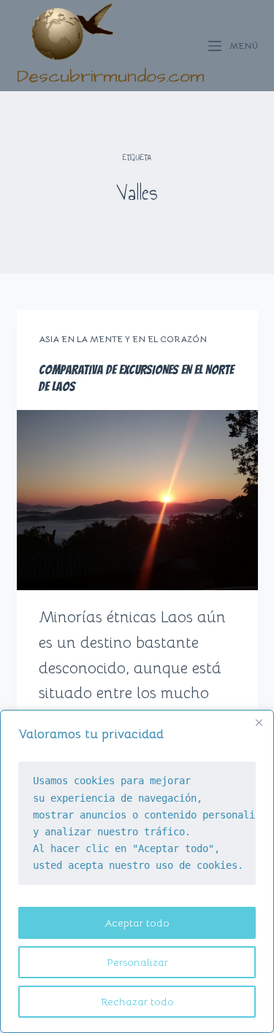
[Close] (258, 722)
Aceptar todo (137, 922)
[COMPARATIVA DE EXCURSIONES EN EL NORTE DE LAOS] (137, 500)
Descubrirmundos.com (111, 76)
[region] (137, 871)
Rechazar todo (137, 1001)
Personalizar (137, 962)
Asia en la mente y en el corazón (123, 338)
